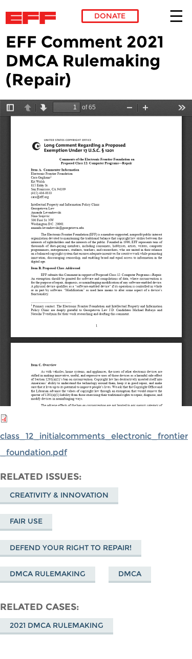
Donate (109, 16)
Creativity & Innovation (59, 495)
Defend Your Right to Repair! (71, 547)
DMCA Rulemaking (48, 573)
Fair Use (26, 521)
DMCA (129, 573)
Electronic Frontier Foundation (33, 18)
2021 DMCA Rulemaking (56, 625)
